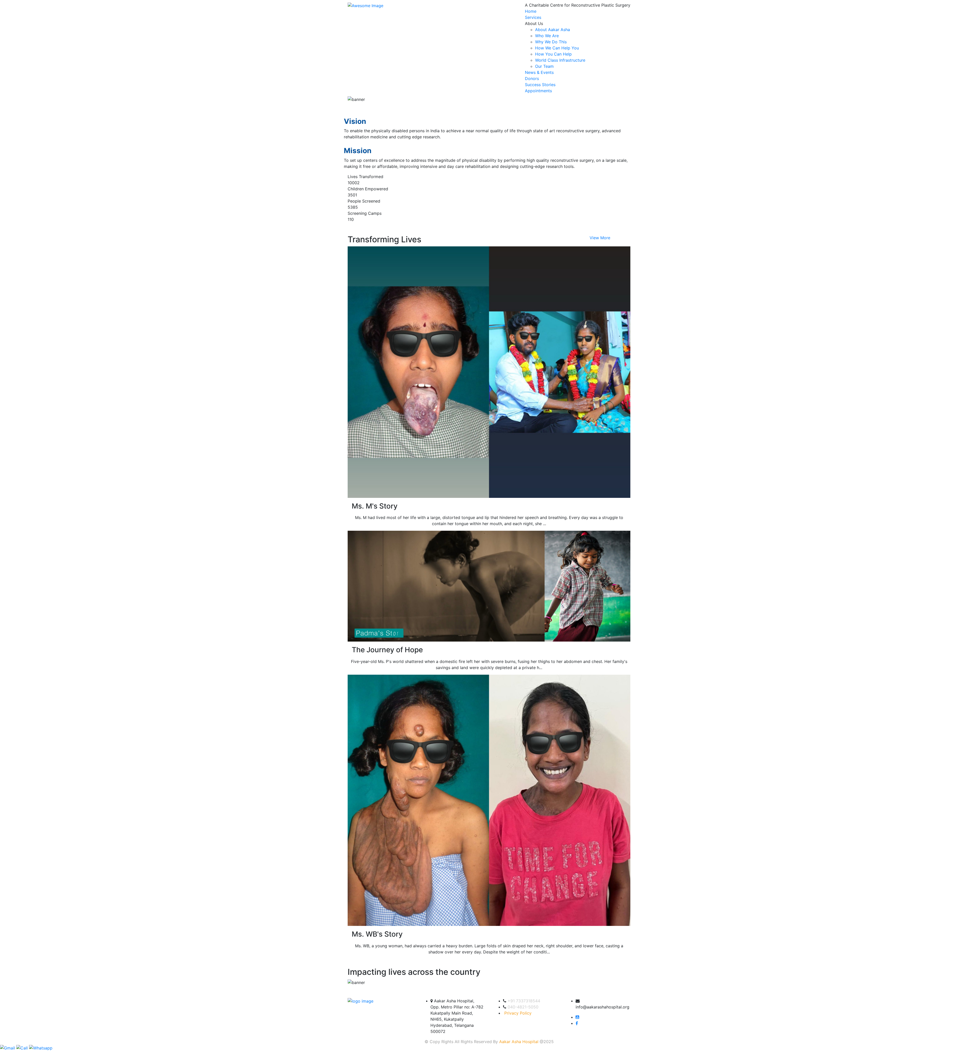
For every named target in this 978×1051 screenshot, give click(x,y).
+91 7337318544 (524, 1000)
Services (533, 17)
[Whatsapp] (40, 1047)
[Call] (22, 1047)
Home (530, 11)
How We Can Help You (557, 47)
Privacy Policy (518, 1013)
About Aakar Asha (552, 29)
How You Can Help (553, 54)
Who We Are (547, 35)
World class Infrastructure (560, 60)
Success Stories (540, 84)
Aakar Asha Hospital (518, 1041)
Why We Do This (551, 41)
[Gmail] (8, 1047)
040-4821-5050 (523, 1006)
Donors (532, 78)
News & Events (539, 72)
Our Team (544, 66)
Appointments (538, 90)
